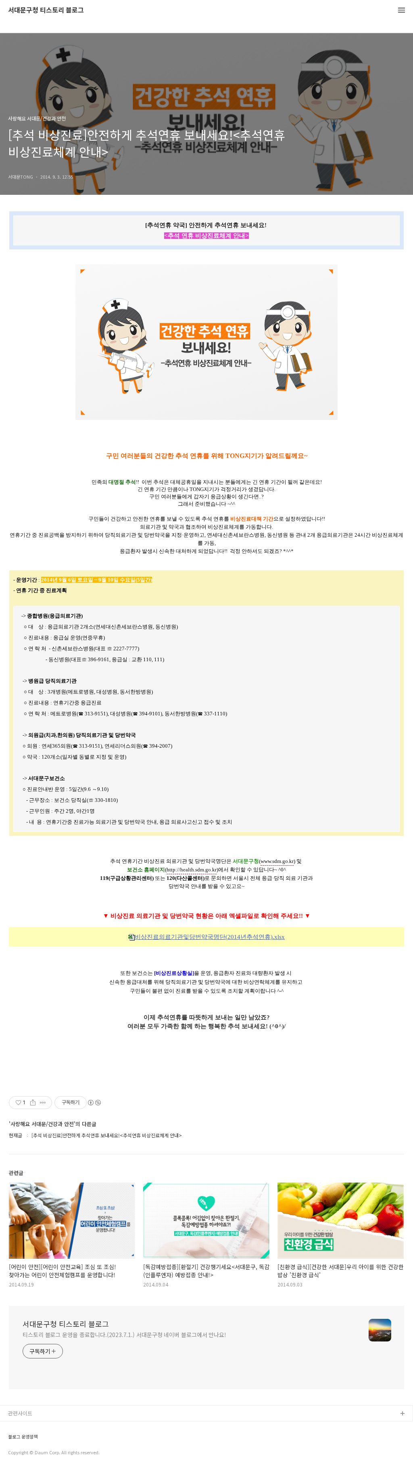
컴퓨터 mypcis (25, 1453)
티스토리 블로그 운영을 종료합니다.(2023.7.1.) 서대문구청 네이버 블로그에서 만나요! (124, 1335)
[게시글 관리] (43, 1103)
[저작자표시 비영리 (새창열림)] (94, 1102)
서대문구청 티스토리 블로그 (46, 10)
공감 (13, 1440)
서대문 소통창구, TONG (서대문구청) (49, 1427)
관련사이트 (20, 1413)
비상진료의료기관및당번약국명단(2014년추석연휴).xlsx (210, 937)
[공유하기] (33, 1103)
